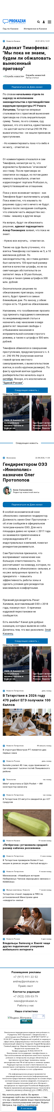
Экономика (11, 458)
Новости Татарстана (15, 691)
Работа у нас (25, 1005)
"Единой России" (13, 382)
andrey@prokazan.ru (25, 981)
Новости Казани (13, 41)
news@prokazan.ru (25, 1001)
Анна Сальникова (22, 490)
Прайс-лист (25, 986)
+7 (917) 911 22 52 (25, 976)
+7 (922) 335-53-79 (25, 996)
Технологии (11, 780)
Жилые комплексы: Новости (18, 890)
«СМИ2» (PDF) (42, 1090)
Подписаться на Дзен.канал (27, 87)
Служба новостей (35, 75)
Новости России (13, 761)
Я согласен (27, 1108)
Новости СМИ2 (11, 394)
